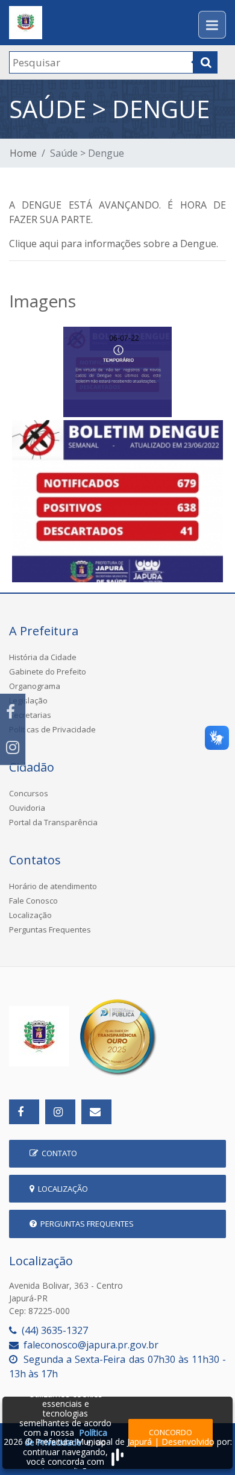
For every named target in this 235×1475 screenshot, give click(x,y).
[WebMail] (96, 1111)
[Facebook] (12, 711)
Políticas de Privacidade (52, 729)
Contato (57, 1153)
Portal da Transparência (53, 822)
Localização (30, 915)
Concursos (28, 793)
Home (23, 153)
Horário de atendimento (53, 886)
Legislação (28, 700)
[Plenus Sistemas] (117, 1455)
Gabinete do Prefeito (47, 671)
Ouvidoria (27, 807)
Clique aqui (33, 243)
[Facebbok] (24, 1111)
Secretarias (30, 714)
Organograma (34, 686)
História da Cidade (43, 657)
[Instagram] (12, 747)
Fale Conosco (33, 900)
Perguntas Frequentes (50, 929)
